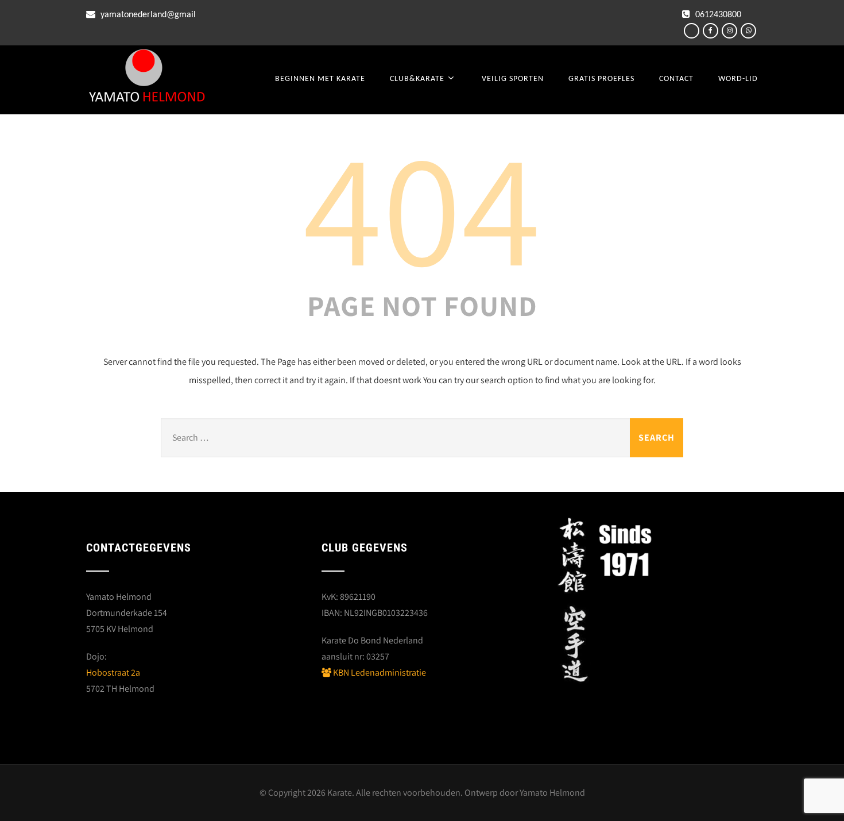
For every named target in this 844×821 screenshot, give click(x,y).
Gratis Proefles (601, 79)
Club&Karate (417, 79)
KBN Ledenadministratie (378, 672)
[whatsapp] (748, 30)
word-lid (738, 79)
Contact (676, 79)
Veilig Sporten (513, 79)
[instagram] (729, 30)
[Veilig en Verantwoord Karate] (146, 77)
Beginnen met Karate (320, 79)
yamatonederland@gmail (147, 15)
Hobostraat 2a (113, 672)
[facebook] (710, 30)
